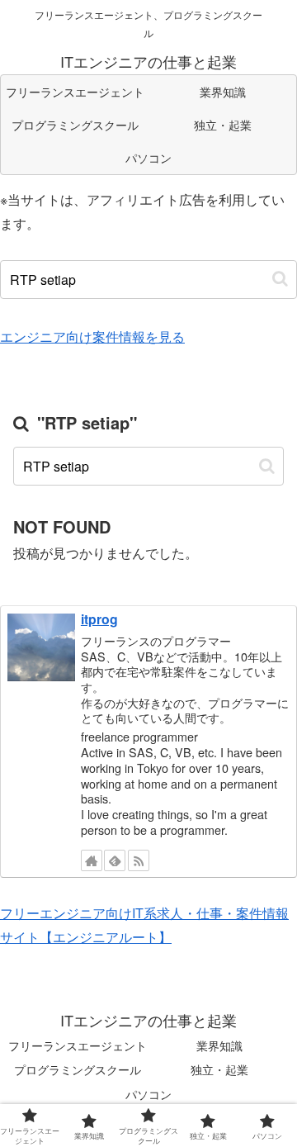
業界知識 (219, 1045)
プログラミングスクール (77, 1069)
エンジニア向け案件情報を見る (92, 336)
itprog (99, 618)
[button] (280, 278)
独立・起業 (219, 1069)
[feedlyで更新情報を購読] (114, 860)
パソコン (148, 1094)
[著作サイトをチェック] (91, 860)
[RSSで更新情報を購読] (138, 860)
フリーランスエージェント (77, 1045)
